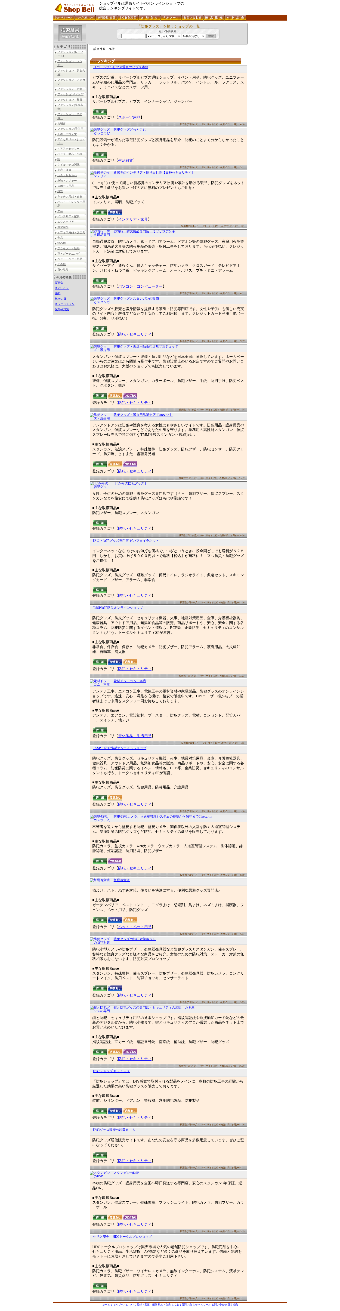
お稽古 (61, 123)
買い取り (62, 269)
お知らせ (192, 1304)
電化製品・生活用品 (134, 736)
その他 (61, 264)
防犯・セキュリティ (134, 334)
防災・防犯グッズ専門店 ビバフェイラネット (126, 540)
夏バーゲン (62, 288)
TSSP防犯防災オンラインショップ (118, 607)
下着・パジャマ (67, 134)
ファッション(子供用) (70, 128)
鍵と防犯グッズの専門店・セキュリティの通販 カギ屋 (154, 1007)
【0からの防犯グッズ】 (131, 483)
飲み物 (61, 243)
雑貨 (60, 191)
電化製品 (62, 227)
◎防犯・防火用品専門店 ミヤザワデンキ (144, 231)
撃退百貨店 (122, 880)
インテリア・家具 (68, 216)
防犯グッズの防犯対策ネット (135, 939)
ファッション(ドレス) (70, 94)
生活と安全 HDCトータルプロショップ (122, 1236)
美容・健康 (64, 170)
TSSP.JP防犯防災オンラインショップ (119, 748)
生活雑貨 (125, 160)
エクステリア (65, 221)
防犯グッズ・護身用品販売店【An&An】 (143, 415)
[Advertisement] (267, 92)
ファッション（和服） (71, 99)
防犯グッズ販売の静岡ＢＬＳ (114, 1130)
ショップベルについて (123, 1304)
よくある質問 (179, 1304)
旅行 (58, 293)
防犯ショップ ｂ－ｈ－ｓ (111, 1071)
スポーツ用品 (65, 186)
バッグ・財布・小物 (69, 154)
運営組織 (233, 1304)
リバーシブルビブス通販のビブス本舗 (120, 67)
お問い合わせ (219, 1304)
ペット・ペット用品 (69, 259)
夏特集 (59, 282)
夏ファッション (64, 304)
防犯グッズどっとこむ (130, 129)
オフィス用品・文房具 (71, 232)
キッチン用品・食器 (69, 196)
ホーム (106, 1304)
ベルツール (204, 1304)
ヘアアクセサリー (68, 148)
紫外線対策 (62, 309)
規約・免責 (164, 1304)
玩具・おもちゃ (67, 175)
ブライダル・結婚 (68, 248)
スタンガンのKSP (126, 1173)
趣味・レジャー (67, 180)
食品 (60, 237)
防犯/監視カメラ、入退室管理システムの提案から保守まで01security (163, 816)
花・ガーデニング (68, 253)
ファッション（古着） (71, 89)
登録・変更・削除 (147, 1304)
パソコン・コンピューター (140, 286)
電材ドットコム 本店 (130, 681)
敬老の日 (60, 298)
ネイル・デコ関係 (68, 164)
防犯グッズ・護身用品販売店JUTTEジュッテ (146, 346)
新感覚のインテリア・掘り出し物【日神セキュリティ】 (154, 172)
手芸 (60, 211)
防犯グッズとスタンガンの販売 (136, 298)
